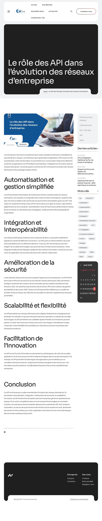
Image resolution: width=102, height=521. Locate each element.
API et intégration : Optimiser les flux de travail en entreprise (85, 160)
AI (80, 198)
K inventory (71, 481)
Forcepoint (83, 216)
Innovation (83, 225)
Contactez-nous (86, 11)
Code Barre (83, 203)
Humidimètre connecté (87, 221)
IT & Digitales (84, 230)
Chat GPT (89, 198)
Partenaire (83, 248)
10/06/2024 (10, 145)
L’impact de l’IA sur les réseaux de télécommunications (85, 171)
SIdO (81, 257)
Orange (82, 243)
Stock (90, 257)
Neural (92, 239)
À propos (70, 478)
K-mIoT (82, 239)
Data (82, 140)
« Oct (80, 265)
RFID (91, 252)
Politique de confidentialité (79, 499)
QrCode (82, 252)
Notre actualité (87, 481)
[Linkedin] (4, 432)
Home (46, 91)
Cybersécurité (86, 125)
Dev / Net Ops (85, 130)
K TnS (17, 499)
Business (23, 144)
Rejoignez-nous (88, 484)
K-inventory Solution (86, 234)
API (81, 135)
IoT (93, 225)
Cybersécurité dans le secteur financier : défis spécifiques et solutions (86, 183)
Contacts (85, 478)
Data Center (84, 212)
